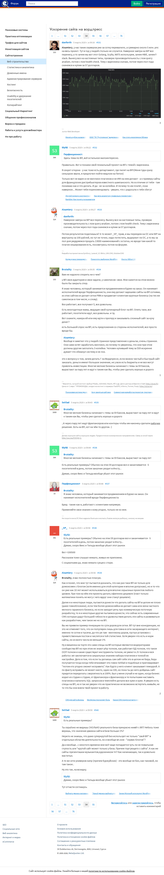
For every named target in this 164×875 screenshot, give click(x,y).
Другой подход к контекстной (78, 196)
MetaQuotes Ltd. (76, 853)
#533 (99, 209)
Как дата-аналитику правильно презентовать (113, 196)
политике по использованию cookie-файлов (112, 870)
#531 (98, 42)
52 (72, 35)
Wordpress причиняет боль (98, 700)
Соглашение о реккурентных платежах (76, 841)
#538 (94, 528)
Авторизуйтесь (119, 802)
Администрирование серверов (24, 78)
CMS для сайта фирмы (75, 700)
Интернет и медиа (11, 837)
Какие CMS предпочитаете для (126, 700)
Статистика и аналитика (20, 67)
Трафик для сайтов (16, 42)
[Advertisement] (82, 16)
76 (121, 35)
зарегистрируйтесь (142, 802)
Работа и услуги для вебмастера (23, 130)
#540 (96, 710)
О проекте (62, 824)
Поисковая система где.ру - (77, 392)
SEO (4, 824)
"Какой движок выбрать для (104, 793)
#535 (96, 402)
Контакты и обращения (68, 845)
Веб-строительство (18, 61)
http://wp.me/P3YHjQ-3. (72, 438)
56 (100, 35)
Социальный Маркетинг (19, 111)
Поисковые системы (16, 29)
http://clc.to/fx (152, 384)
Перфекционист (71, 483)
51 (65, 35)
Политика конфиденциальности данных (77, 832)
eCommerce (8, 841)
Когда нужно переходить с (77, 259)
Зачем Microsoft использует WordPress (135, 793)
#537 (107, 483)
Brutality (67, 269)
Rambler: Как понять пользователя (80, 199)
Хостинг (11, 84)
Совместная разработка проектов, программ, (133, 392)
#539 (99, 572)
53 (79, 35)
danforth (67, 42)
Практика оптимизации (18, 36)
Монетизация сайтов (17, 49)
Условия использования (69, 828)
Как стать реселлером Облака (135, 137)
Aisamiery (67, 209)
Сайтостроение (14, 55)
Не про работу (13, 136)
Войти (137, 3)
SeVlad (65, 402)
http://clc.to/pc (146, 386)
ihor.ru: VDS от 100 (128, 259)
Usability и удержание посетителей (19, 97)
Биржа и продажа (15, 123)
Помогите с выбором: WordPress (104, 259)
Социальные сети (11, 828)
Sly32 (65, 147)
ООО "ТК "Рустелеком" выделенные (104, 137)
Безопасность (15, 90)
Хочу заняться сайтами (101, 392)
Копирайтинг (14, 104)
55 (93, 35)
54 (86, 35)
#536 (95, 447)
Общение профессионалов (20, 117)
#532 (95, 147)
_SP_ (64, 527)
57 (107, 35)
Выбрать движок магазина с (77, 793)
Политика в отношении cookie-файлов (76, 836)
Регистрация (153, 3)
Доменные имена (16, 73)
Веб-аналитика (10, 833)
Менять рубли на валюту (76, 137)
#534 (98, 269)
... (58, 35)
